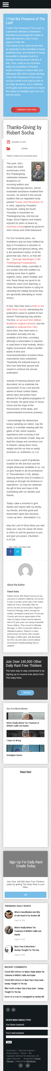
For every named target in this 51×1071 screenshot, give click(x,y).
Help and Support (26, 1050)
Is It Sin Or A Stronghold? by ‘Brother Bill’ (28, 997)
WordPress (31, 1061)
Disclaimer (11, 1050)
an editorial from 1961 (26, 327)
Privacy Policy (12, 1053)
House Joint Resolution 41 (29, 202)
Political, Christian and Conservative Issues (22, 156)
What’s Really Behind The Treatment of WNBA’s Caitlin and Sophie (27, 931)
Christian (24, 148)
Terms (23, 1053)
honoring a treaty (15, 226)
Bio (30, 1053)
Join (25, 894)
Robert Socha (13, 591)
